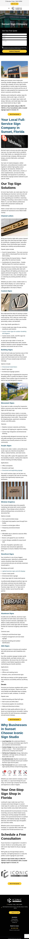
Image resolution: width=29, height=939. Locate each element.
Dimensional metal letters (9, 367)
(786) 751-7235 (14, 3)
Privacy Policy (15, 919)
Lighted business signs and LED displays (13, 571)
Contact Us (14, 922)
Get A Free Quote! (14, 114)
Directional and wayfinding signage (12, 470)
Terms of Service (14, 920)
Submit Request (14, 51)
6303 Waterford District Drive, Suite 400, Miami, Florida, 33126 (15, 907)
